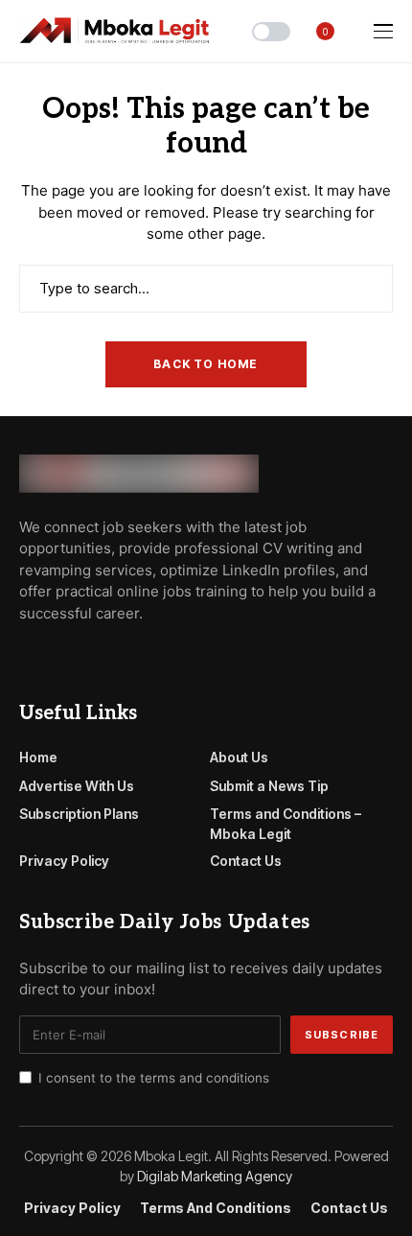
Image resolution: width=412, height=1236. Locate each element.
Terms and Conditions (215, 1208)
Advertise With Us (76, 786)
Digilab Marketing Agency (214, 1176)
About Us (239, 757)
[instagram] (107, 656)
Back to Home (205, 364)
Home (38, 757)
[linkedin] (134, 656)
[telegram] (52, 656)
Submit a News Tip (269, 786)
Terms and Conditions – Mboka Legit (285, 823)
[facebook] (25, 656)
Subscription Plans (79, 813)
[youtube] (80, 656)
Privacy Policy (64, 860)
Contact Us (246, 860)
